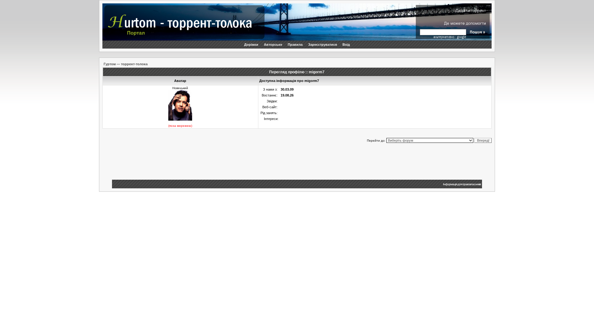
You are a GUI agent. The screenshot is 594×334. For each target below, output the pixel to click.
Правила (295, 44)
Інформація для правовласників (462, 184)
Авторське (273, 44)
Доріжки (251, 44)
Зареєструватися (322, 44)
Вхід (346, 44)
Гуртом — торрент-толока (126, 64)
